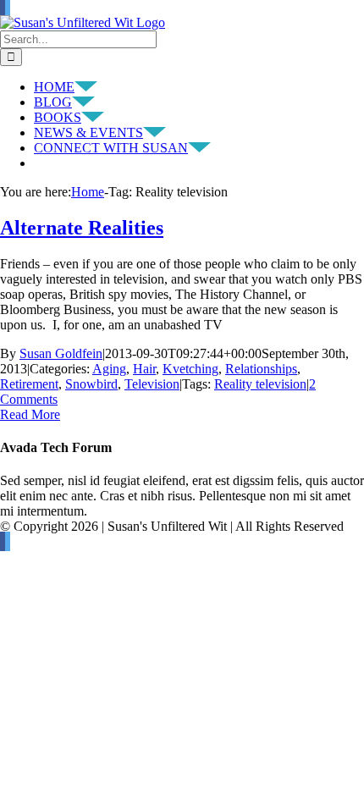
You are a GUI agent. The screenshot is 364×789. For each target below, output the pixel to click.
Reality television (260, 384)
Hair (144, 368)
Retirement (29, 384)
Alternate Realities (81, 228)
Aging (109, 368)
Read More (30, 414)
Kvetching (190, 368)
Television (151, 384)
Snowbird (91, 384)
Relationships (261, 368)
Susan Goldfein (60, 353)
